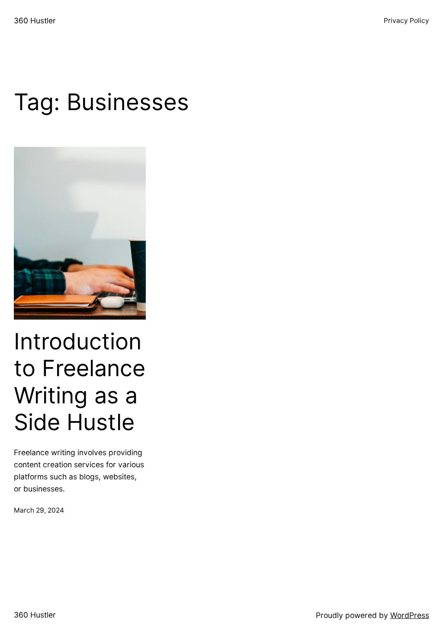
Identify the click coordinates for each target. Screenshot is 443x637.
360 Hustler (35, 20)
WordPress (409, 615)
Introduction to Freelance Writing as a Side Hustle (79, 382)
